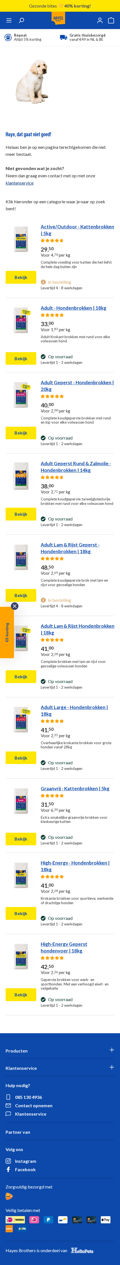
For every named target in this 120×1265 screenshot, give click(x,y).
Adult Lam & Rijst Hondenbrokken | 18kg (77, 629)
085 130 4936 (28, 1097)
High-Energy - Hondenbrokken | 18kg (75, 866)
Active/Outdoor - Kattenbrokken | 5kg (77, 230)
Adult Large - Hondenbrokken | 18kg (74, 710)
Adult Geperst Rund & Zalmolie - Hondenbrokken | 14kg (76, 466)
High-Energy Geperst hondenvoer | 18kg (64, 947)
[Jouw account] (100, 20)
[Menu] (9, 20)
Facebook (25, 1169)
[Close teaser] (14, 606)
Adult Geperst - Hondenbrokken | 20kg (77, 386)
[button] (7, 632)
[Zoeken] (21, 20)
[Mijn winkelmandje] (111, 20)
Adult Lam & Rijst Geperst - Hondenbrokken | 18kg (70, 548)
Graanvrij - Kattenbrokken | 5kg (75, 788)
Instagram (25, 1161)
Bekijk (21, 277)
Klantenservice (30, 1113)
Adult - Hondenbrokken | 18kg (73, 308)
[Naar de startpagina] (58, 20)
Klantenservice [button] (21, 1068)
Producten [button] (17, 1050)
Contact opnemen (33, 1105)
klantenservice (19, 182)
